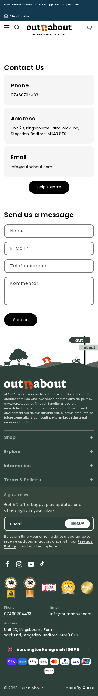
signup (77, 524)
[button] (7, 27)
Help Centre (49, 187)
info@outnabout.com (31, 167)
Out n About (31, 688)
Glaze (88, 687)
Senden (21, 319)
